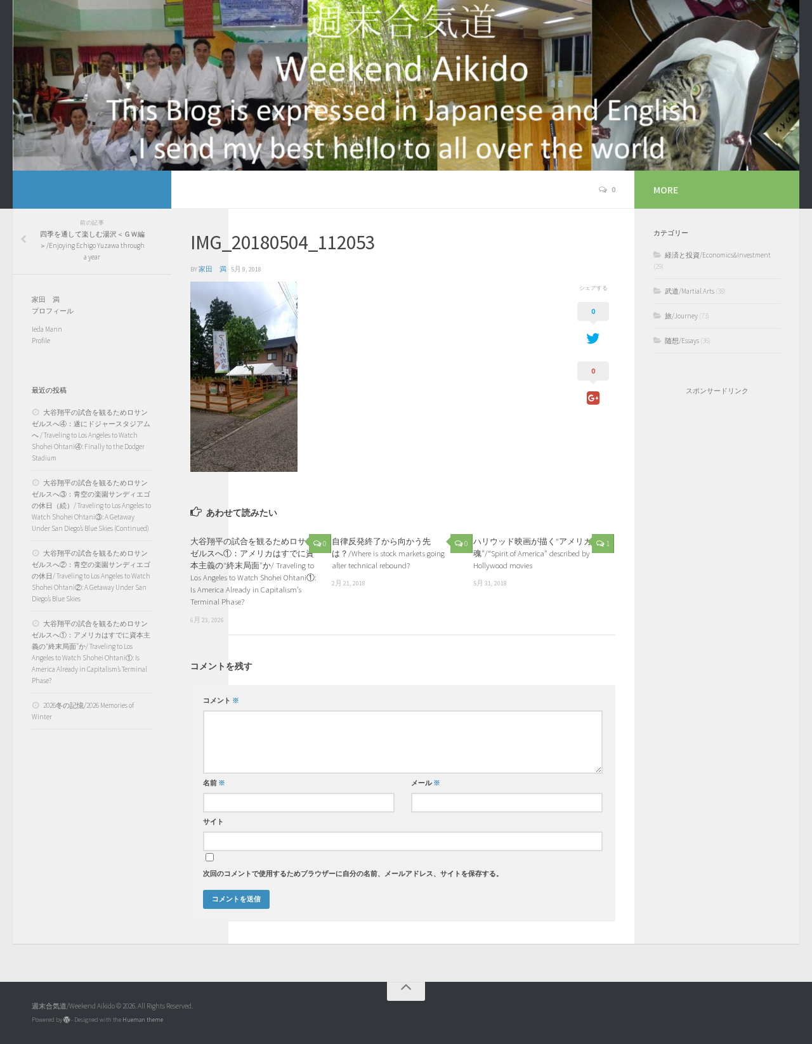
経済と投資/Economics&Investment (718, 255)
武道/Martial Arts (689, 291)
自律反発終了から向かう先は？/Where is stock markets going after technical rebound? (388, 553)
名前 (214, 783)
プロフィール (53, 310)
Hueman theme (142, 1019)
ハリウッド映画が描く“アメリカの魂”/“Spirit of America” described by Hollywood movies (536, 553)
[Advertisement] (716, 609)
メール (425, 783)
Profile (41, 340)
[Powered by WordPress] (66, 1020)
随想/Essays (682, 340)
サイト (213, 822)
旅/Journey (681, 315)
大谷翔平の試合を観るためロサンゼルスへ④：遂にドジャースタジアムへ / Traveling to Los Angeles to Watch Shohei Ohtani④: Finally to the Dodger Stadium (91, 435)
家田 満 (212, 269)
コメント (221, 700)
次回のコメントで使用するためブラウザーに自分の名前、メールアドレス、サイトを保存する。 (353, 874)
